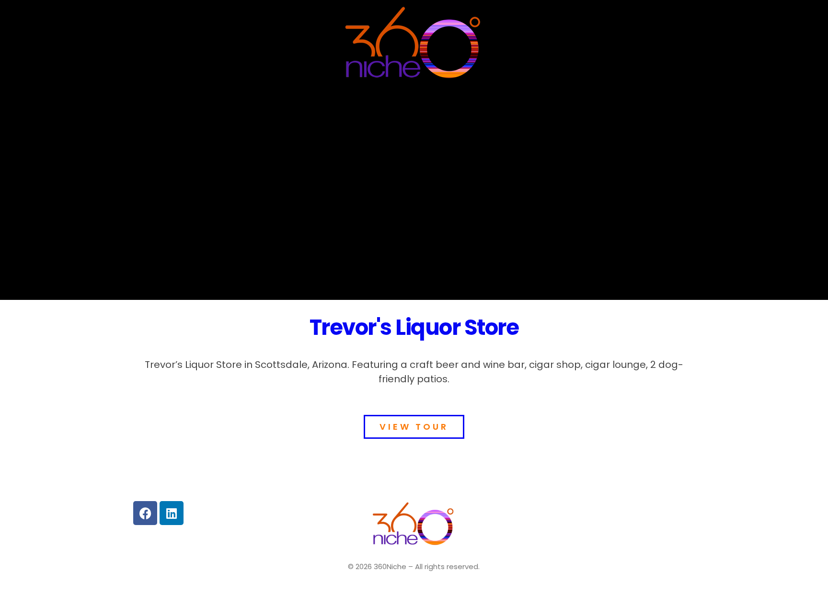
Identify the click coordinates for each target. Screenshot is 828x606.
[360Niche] (414, 45)
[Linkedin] (172, 513)
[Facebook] (145, 513)
